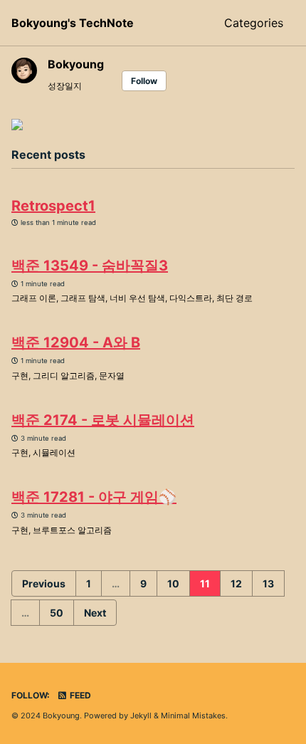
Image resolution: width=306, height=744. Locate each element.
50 (56, 613)
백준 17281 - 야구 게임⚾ (93, 496)
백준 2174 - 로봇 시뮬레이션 (102, 420)
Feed (79, 695)
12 (236, 583)
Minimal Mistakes (193, 716)
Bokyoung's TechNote (72, 23)
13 (268, 583)
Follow (144, 80)
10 (173, 583)
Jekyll (141, 716)
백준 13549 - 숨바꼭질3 (89, 265)
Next (95, 613)
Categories (253, 23)
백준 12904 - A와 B (75, 342)
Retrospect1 (53, 205)
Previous (43, 583)
